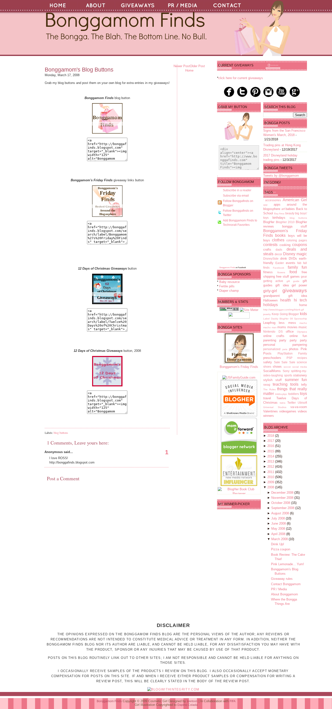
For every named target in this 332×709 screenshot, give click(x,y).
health (285, 300)
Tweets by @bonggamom (281, 175)
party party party (293, 340)
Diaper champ (229, 290)
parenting (269, 340)
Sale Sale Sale (284, 362)
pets (284, 349)
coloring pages (296, 240)
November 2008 (282, 498)
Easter (279, 262)
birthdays (278, 217)
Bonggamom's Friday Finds (239, 367)
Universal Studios (274, 407)
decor (278, 254)
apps (277, 204)
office (290, 331)
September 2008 (283, 508)
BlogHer (268, 222)
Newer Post (182, 66)
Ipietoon (192, 701)
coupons (299, 245)
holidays (270, 305)
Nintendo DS (273, 331)
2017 (271, 441)
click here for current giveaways (240, 78)
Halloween (270, 300)
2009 (271, 482)
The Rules (269, 389)
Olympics (302, 331)
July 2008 (278, 518)
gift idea (281, 285)
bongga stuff (294, 226)
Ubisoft (302, 402)
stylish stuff (272, 380)
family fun (297, 267)
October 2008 (281, 503)
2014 (271, 456)
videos (302, 411)
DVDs (293, 258)
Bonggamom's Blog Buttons (79, 69)
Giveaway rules (282, 579)
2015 (271, 451)
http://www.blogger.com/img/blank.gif (283, 309)
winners (268, 416)
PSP (289, 357)
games (295, 276)
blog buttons (61, 433)
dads (279, 249)
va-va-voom (298, 407)
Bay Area (279, 213)
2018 (271, 435)
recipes (302, 357)
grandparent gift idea (285, 296)
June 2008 (279, 523)
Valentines (270, 411)
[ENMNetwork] (239, 485)
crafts (267, 249)
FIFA (233, 701)
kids (303, 314)
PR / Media (279, 589)
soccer (287, 366)
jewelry (267, 314)
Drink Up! (277, 544)
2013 (271, 461)
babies (290, 209)
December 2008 (282, 492)
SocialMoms (272, 371)
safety (267, 362)
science (302, 362)
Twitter (291, 402)
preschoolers (272, 358)
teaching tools (285, 384)
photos (293, 349)
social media (299, 366)
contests (270, 245)
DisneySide (271, 258)
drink (283, 258)
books (280, 235)
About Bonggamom (284, 594)
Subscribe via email (236, 195)
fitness (268, 272)
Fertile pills (227, 286)
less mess (287, 323)
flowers (281, 272)
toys (303, 393)
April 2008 (278, 534)
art (283, 208)
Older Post (197, 66)
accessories (273, 200)
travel (267, 398)
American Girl (295, 200)
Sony (286, 371)
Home (189, 70)
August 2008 (280, 513)
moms (281, 327)
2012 (271, 466)
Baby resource (229, 282)
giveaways (294, 290)
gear (304, 276)
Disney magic (295, 254)
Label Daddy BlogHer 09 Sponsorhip (285, 318)
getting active (273, 280)
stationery (300, 375)
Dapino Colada (187, 705)
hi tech (300, 300)
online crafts (273, 336)
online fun (298, 336)
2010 (271, 477)
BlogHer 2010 (285, 222)
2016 (271, 446)
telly (304, 384)
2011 (271, 472)
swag (266, 384)
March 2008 (280, 539)
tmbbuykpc (281, 394)
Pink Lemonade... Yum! (287, 564)
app (265, 204)
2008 (271, 487)
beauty (289, 213)
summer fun (296, 380)
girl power (299, 285)
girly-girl (270, 291)
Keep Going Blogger (285, 314)
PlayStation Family (292, 353)
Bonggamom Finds (227, 267)
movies (292, 327)
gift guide (293, 281)
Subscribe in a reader (237, 190)
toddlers (293, 393)
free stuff (282, 276)
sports (288, 375)
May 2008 (278, 528)
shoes (267, 366)
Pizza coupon (280, 549)
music (302, 327)
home (303, 305)
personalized (271, 349)
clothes (278, 240)
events (290, 263)
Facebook (278, 267)
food (293, 272)
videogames (287, 411)
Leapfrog (269, 323)
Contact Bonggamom (286, 584)
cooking (285, 245)
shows (277, 366)
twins (282, 402)
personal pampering (285, 344)
